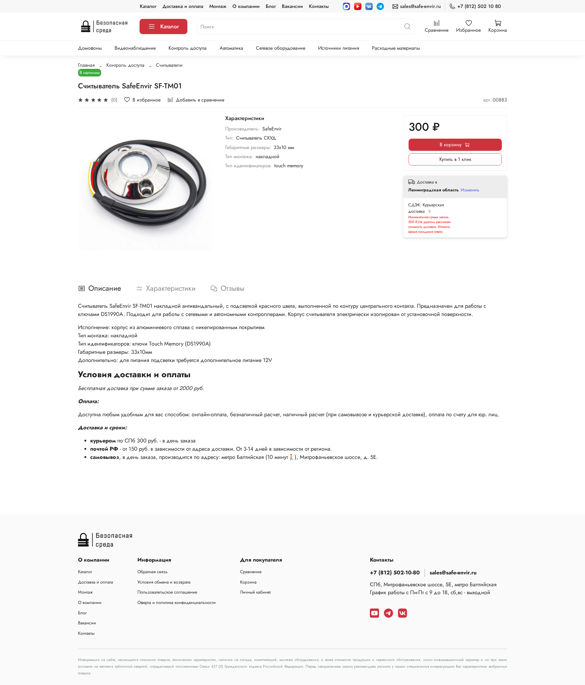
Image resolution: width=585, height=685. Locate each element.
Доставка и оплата (182, 6)
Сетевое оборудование (280, 47)
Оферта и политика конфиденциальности (176, 602)
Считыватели (169, 65)
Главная (86, 65)
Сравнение (250, 572)
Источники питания (338, 47)
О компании (246, 6)
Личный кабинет (255, 592)
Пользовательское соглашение (167, 592)
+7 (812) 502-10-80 (395, 573)
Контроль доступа (187, 47)
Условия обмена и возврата (163, 582)
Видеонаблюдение (135, 47)
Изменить (470, 190)
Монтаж (217, 6)
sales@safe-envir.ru (420, 6)
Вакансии (292, 6)
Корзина (248, 582)
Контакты (319, 6)
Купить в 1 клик (455, 159)
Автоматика (231, 47)
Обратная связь (152, 572)
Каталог (148, 6)
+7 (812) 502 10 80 (479, 6)
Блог (271, 6)
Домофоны (90, 47)
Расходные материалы (396, 47)
